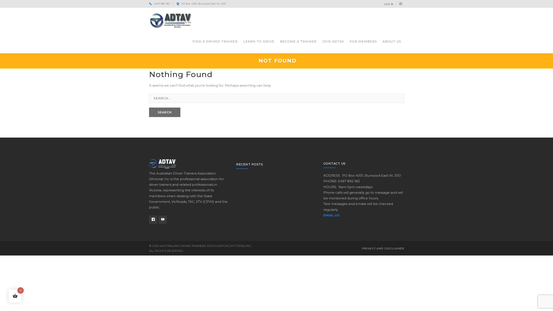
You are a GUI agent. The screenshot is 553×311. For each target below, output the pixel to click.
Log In (388, 4)
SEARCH (165, 112)
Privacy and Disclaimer (383, 248)
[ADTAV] (170, 20)
